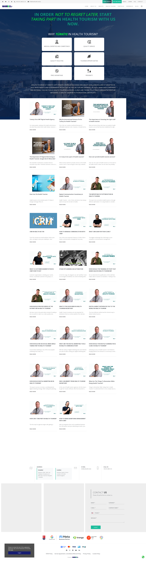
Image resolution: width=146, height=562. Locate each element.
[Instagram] (8, 1)
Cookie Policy (96, 554)
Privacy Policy (87, 554)
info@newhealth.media (35, 1)
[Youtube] (5, 1)
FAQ (135, 1)
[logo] (7, 6)
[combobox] (92, 513)
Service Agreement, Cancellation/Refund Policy (68, 554)
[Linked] (11, 1)
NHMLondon (107, 1)
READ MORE (33, 129)
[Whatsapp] (143, 557)
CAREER (130, 1)
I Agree (19, 553)
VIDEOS (124, 1)
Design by (70, 557)
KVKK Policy (49, 554)
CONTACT (140, 1)
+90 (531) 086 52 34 (21, 1)
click (12, 550)
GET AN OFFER (117, 1)
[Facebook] (2, 1)
